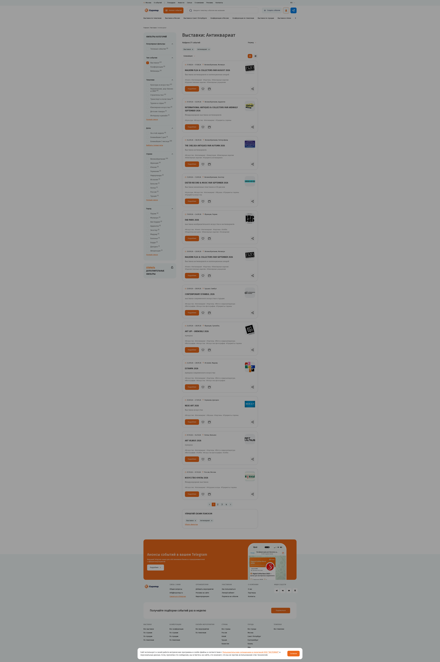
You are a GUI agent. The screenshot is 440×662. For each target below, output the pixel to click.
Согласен (293, 654)
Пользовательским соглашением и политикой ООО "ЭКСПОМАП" (250, 652)
